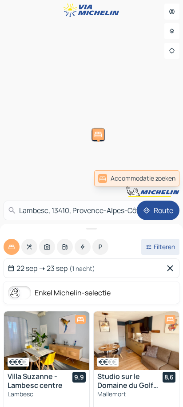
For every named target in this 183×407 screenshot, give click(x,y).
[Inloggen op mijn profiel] (171, 12)
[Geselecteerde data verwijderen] (172, 268)
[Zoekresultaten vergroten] (91, 229)
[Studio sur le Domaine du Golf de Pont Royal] (136, 340)
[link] (136, 178)
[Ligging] (171, 51)
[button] (79, 180)
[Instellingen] (171, 31)
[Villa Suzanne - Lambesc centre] (46, 340)
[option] (12, 247)
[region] (46, 340)
